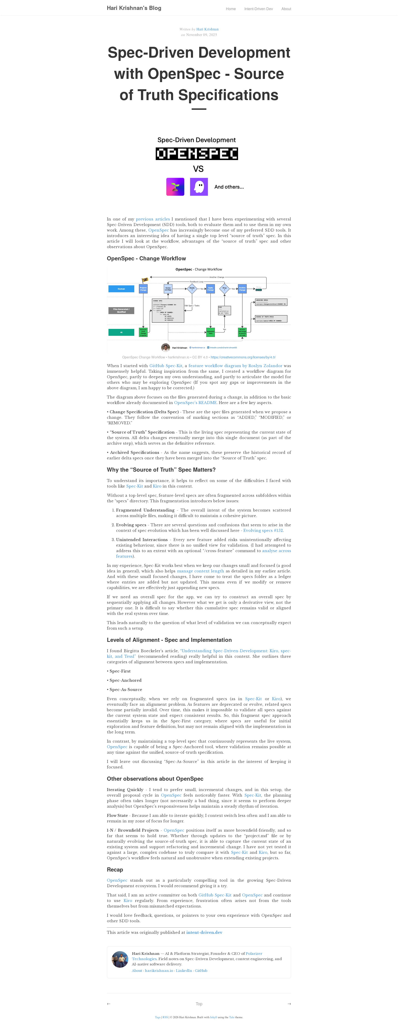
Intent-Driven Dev (258, 8)
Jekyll (213, 1017)
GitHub (201, 971)
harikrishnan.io (159, 971)
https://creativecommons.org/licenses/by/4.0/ (243, 356)
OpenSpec (158, 230)
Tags (158, 1017)
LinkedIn (184, 971)
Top (199, 1003)
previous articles (153, 219)
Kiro (157, 486)
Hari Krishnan (207, 29)
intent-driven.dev (204, 932)
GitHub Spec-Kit (165, 365)
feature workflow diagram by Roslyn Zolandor (235, 365)
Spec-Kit (134, 486)
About (286, 8)
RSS (165, 1017)
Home (231, 8)
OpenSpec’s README (195, 402)
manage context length (200, 571)
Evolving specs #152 (263, 530)
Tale (231, 1017)
